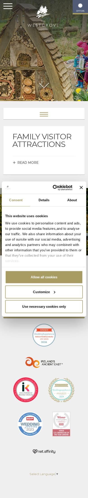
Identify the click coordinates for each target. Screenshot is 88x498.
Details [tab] (44, 200)
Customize (41, 292)
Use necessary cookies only (44, 306)
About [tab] (72, 200)
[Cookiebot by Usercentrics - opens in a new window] (54, 187)
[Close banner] (81, 187)
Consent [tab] (16, 200)
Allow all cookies (44, 277)
